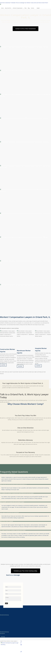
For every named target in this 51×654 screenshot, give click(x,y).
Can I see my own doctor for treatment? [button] (9, 512)
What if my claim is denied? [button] (6, 521)
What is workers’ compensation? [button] (7, 474)
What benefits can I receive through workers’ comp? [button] (12, 502)
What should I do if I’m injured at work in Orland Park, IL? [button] (13, 484)
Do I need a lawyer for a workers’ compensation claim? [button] (12, 530)
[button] (25, 28)
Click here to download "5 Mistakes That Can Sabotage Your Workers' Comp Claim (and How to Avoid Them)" (24, 2)
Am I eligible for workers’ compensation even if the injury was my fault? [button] (17, 493)
